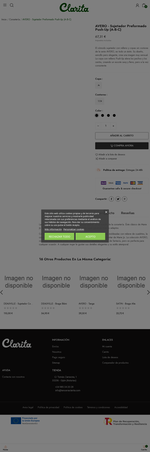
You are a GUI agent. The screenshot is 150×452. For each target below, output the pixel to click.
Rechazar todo (59, 236)
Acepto (91, 236)
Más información (53, 229)
